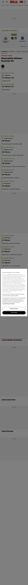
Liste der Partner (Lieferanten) (8, 303)
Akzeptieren (14, 312)
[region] (14, 292)
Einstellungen (14, 308)
